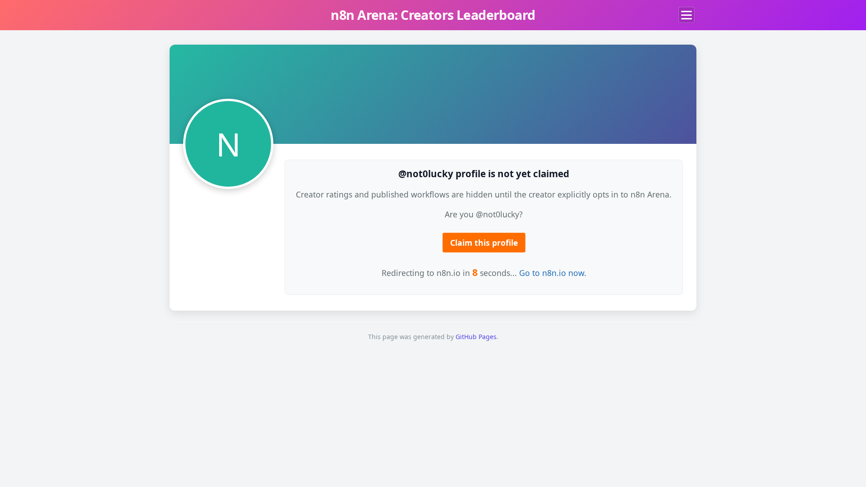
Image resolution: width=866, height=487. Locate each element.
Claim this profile (484, 242)
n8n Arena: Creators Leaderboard (433, 14)
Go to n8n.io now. (552, 272)
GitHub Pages (476, 336)
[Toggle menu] (686, 15)
